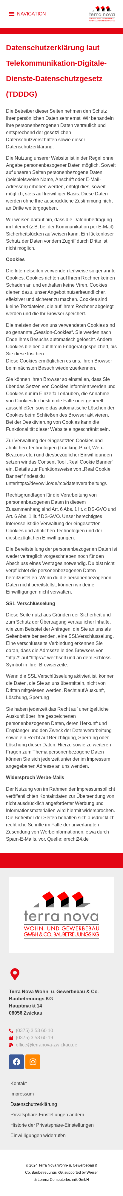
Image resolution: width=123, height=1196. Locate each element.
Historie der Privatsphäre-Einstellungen (52, 1125)
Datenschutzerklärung (33, 1104)
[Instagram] (32, 1061)
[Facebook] (16, 1061)
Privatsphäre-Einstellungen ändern (47, 1114)
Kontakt (18, 1083)
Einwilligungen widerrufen (38, 1135)
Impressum (22, 1093)
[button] (31, 14)
